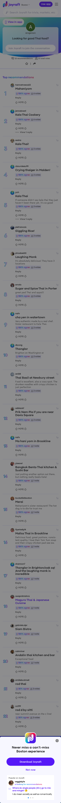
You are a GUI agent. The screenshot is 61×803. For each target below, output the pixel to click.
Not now (30, 769)
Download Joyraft (30, 761)
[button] (28, 797)
